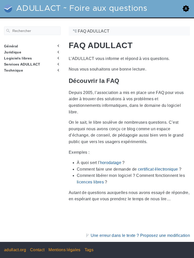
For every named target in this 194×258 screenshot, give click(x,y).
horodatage (110, 162)
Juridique (12, 52)
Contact (37, 250)
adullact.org (15, 250)
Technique (13, 70)
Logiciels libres (18, 58)
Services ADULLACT (22, 64)
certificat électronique (158, 169)
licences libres (90, 182)
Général (11, 46)
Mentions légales (64, 250)
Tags (89, 250)
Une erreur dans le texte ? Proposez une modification (140, 235)
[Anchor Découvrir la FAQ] (123, 80)
